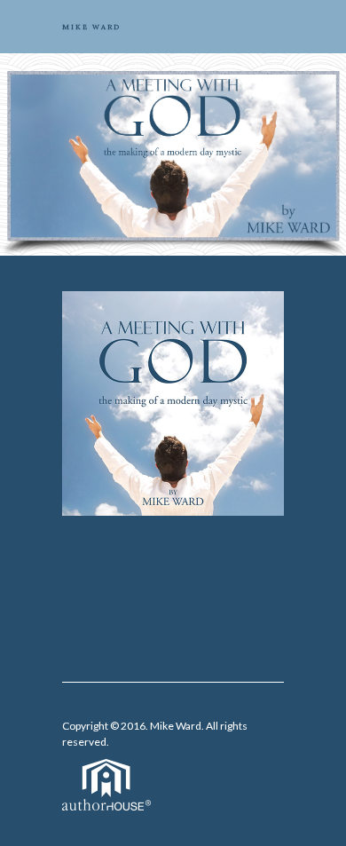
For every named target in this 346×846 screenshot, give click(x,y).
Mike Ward (175, 725)
